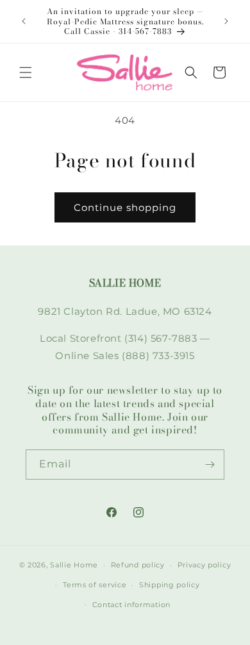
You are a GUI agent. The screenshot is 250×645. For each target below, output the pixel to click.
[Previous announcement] (24, 21)
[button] (26, 72)
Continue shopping (125, 207)
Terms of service (94, 584)
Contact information (131, 604)
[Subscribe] (210, 464)
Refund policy (138, 564)
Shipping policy (169, 584)
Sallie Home (74, 564)
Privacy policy (204, 564)
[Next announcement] (226, 21)
